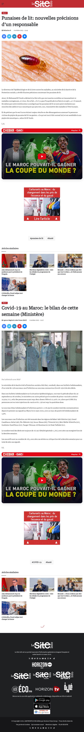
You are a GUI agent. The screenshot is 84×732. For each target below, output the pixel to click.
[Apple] (46, 658)
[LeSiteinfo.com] (42, 4)
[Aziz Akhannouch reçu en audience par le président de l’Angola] (14, 261)
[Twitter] (9, 36)
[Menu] (3, 4)
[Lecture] (42, 156)
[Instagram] (48, 658)
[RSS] (30, 658)
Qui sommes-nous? (37, 724)
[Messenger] (24, 36)
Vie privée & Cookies (23, 724)
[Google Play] (51, 658)
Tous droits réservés (66, 721)
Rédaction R (7, 30)
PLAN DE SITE (63, 724)
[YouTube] (43, 658)
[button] (42, 156)
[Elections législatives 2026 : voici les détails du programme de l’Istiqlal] (42, 261)
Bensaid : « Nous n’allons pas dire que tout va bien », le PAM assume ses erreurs (70, 272)
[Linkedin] (14, 36)
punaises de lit (37, 238)
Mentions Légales (51, 724)
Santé (51, 238)
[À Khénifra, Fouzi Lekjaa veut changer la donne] (14, 284)
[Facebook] (4, 36)
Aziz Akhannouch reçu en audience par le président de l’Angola (12, 272)
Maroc (5, 13)
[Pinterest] (19, 36)
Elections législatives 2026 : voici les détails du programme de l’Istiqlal (41, 272)
